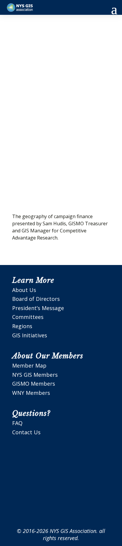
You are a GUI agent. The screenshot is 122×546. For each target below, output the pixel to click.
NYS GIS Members (35, 374)
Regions (22, 326)
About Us (24, 289)
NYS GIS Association (73, 530)
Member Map (29, 365)
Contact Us (26, 432)
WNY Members (31, 392)
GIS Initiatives (29, 335)
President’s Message (38, 308)
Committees (28, 316)
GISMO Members (33, 383)
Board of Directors (36, 298)
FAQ (17, 423)
